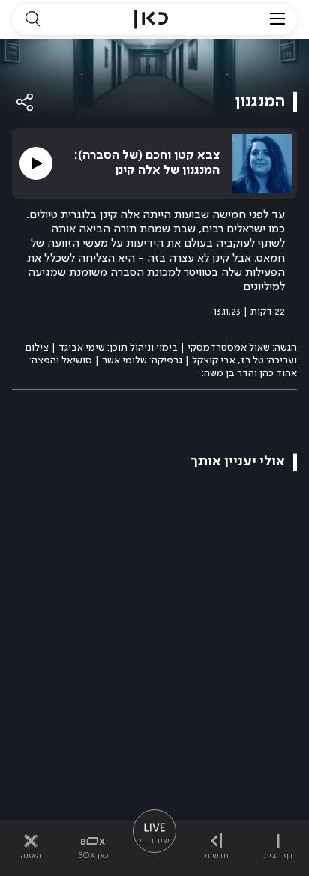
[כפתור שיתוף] (25, 102)
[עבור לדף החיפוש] (32, 19)
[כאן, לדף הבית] (151, 19)
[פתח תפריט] (277, 19)
